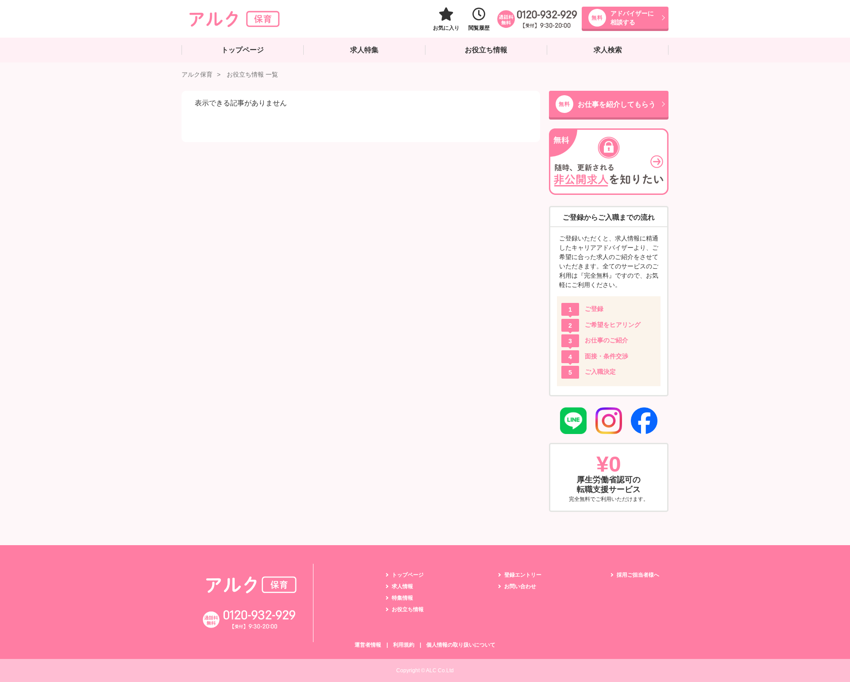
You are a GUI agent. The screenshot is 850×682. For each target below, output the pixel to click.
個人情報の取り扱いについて (460, 645)
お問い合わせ (520, 586)
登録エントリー (522, 575)
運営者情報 (368, 645)
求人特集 (364, 50)
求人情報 (402, 586)
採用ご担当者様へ (638, 575)
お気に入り (446, 28)
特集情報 (402, 598)
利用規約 (403, 645)
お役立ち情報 (486, 50)
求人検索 (608, 50)
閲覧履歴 (479, 28)
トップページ (242, 50)
